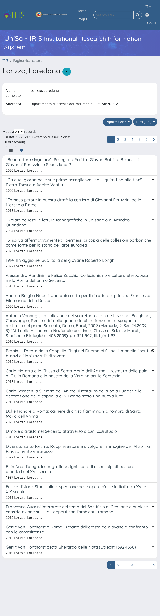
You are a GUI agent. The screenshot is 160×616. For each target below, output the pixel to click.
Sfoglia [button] (82, 19)
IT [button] (146, 6)
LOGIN (150, 23)
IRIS (5, 60)
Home (81, 11)
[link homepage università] (51, 15)
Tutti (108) (144, 122)
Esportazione (116, 122)
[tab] (11, 150)
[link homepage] (15, 15)
